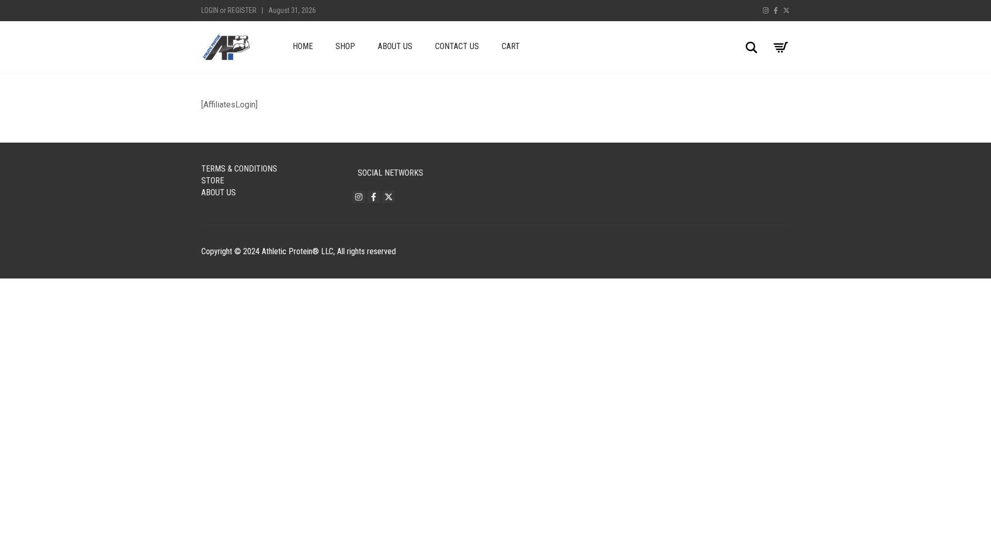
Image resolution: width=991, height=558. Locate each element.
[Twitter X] (786, 10)
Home (303, 46)
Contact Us (457, 46)
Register (242, 10)
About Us (395, 46)
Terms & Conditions (239, 169)
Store (212, 180)
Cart (511, 46)
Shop (345, 46)
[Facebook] (776, 10)
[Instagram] (766, 10)
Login (209, 10)
